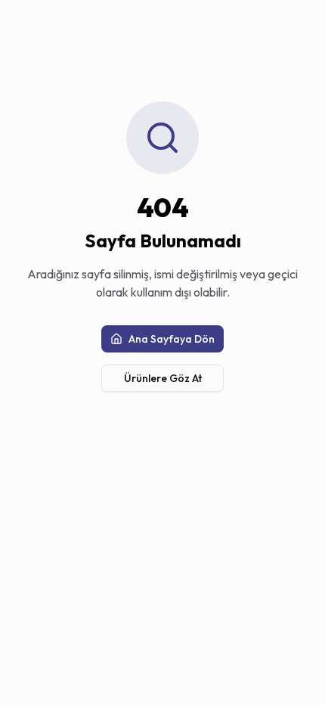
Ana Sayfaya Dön (171, 339)
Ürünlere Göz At (163, 378)
